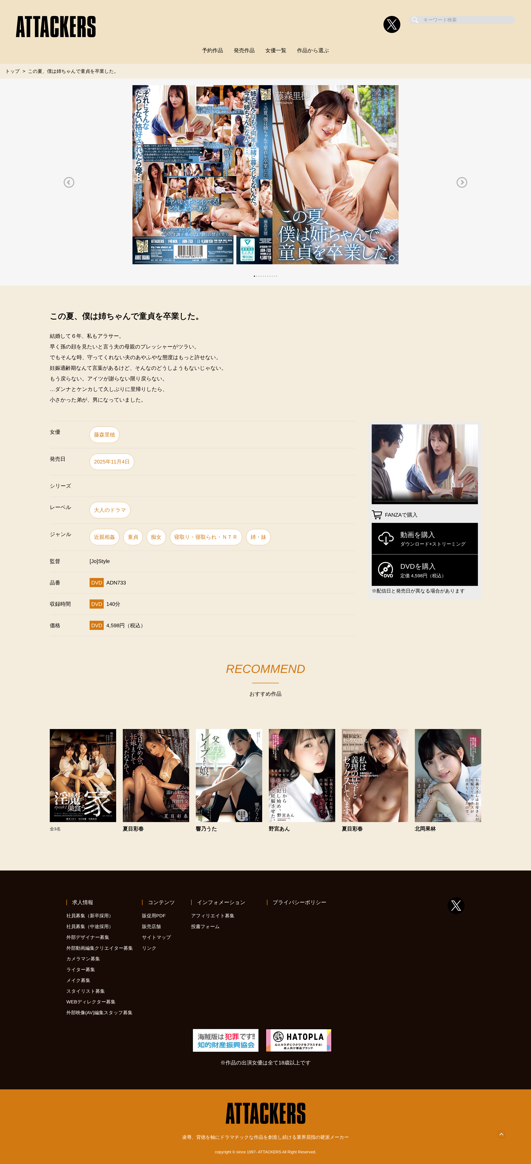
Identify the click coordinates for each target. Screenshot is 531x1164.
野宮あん (279, 828)
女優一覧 (275, 50)
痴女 (156, 537)
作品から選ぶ (313, 50)
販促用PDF (154, 915)
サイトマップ (156, 937)
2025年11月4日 (112, 462)
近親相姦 (104, 537)
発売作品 (244, 50)
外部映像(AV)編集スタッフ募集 (99, 1012)
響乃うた (206, 828)
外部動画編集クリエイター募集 (99, 948)
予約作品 (212, 50)
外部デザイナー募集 (87, 937)
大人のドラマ (110, 510)
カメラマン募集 (83, 958)
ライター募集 (80, 969)
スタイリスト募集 (85, 991)
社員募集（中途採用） (89, 926)
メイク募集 (78, 980)
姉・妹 (258, 537)
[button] (69, 182)
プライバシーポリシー (299, 902)
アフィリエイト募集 (212, 915)
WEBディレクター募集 (90, 1001)
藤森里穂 (104, 435)
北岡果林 (425, 828)
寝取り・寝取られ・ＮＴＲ (206, 537)
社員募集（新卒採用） (89, 915)
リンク (149, 948)
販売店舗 (151, 926)
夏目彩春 (133, 828)
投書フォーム (205, 926)
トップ (12, 71)
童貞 (133, 537)
